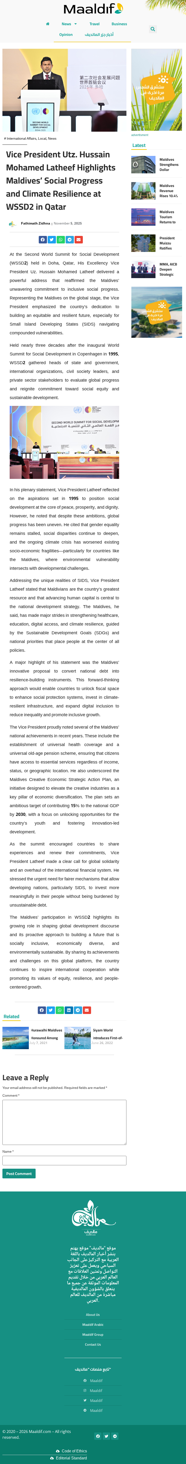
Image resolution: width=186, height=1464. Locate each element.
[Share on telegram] (70, 240)
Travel (95, 23)
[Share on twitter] (52, 240)
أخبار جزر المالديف (99, 34)
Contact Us (93, 1344)
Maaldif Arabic (92, 1324)
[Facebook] (97, 1436)
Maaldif (96, 1380)
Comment (10, 1096)
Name (8, 1152)
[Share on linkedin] (69, 1010)
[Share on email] (79, 240)
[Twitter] (106, 1436)
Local (42, 139)
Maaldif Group (92, 1334)
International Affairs (21, 139)
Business (119, 23)
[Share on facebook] (43, 240)
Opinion (66, 34)
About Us (93, 1314)
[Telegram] (114, 1436)
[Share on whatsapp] (61, 240)
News (66, 23)
